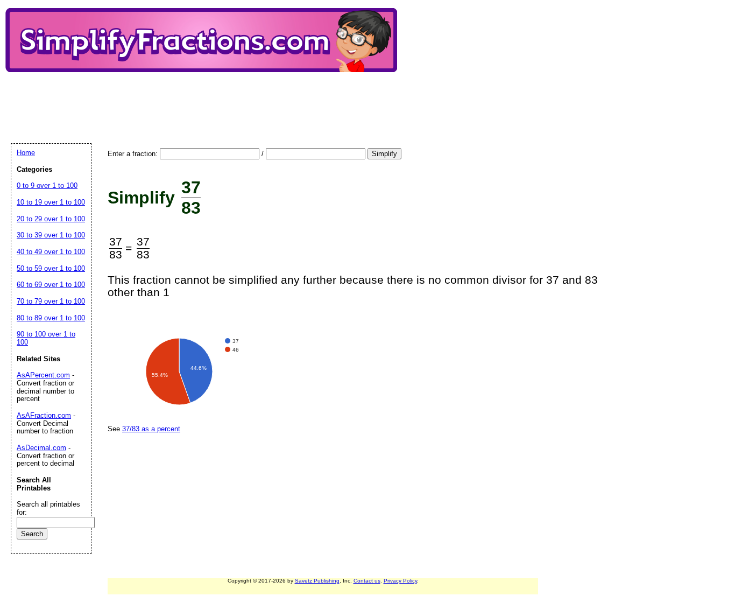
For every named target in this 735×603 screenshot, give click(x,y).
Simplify (384, 154)
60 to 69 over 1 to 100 (51, 285)
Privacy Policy (400, 581)
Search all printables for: (48, 508)
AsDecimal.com (41, 448)
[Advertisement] (206, 98)
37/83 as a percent (151, 429)
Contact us (367, 581)
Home (26, 153)
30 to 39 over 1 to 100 (51, 235)
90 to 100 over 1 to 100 (46, 338)
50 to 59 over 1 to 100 (51, 268)
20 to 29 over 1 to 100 (51, 219)
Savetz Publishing (317, 581)
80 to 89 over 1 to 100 (51, 318)
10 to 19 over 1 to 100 (51, 202)
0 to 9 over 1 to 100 (47, 185)
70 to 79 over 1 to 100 (51, 301)
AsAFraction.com (44, 415)
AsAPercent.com (43, 375)
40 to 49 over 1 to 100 (51, 252)
